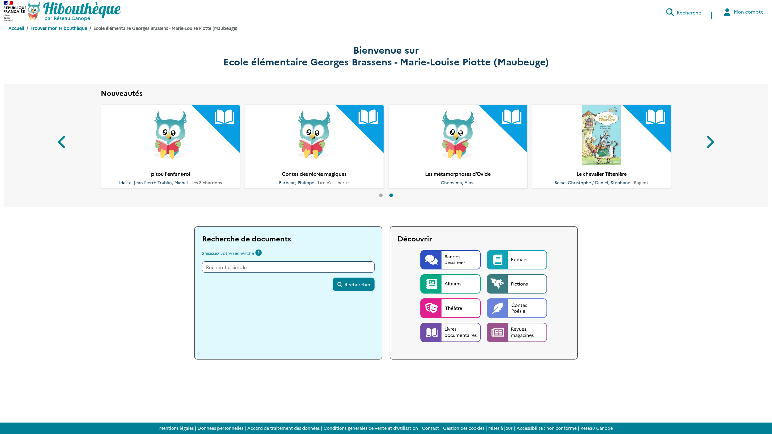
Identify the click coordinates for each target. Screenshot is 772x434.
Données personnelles (220, 428)
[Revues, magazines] (516, 331)
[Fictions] (516, 283)
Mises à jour (500, 428)
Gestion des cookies (463, 428)
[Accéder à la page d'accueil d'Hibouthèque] (74, 11)
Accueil (16, 28)
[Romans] (516, 259)
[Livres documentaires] (451, 331)
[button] (62, 143)
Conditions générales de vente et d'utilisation (371, 428)
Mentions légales (176, 428)
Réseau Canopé (597, 428)
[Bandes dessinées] (451, 259)
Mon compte (748, 11)
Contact (430, 428)
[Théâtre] (451, 307)
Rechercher (357, 284)
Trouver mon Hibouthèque (58, 28)
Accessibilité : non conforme (547, 428)
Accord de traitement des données (283, 428)
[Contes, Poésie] (516, 307)
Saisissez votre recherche (228, 253)
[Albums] (451, 283)
